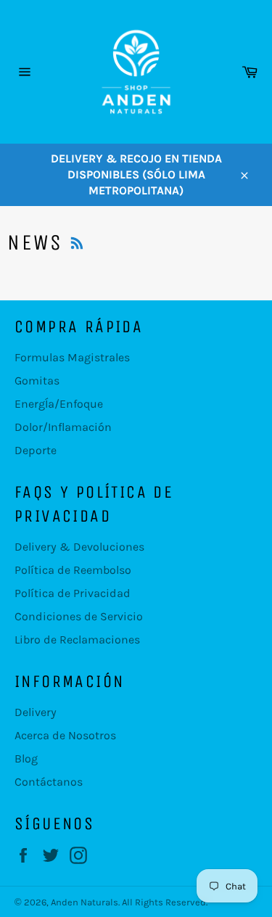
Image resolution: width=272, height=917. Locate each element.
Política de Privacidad (73, 593)
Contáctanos (49, 782)
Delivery (36, 712)
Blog (26, 758)
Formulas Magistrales (72, 357)
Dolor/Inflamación (63, 427)
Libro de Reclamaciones (77, 639)
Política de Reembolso (73, 570)
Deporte (36, 450)
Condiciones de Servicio (79, 616)
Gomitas (37, 380)
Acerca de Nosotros (65, 735)
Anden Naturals (84, 902)
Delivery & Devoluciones (79, 547)
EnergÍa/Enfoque (59, 404)
